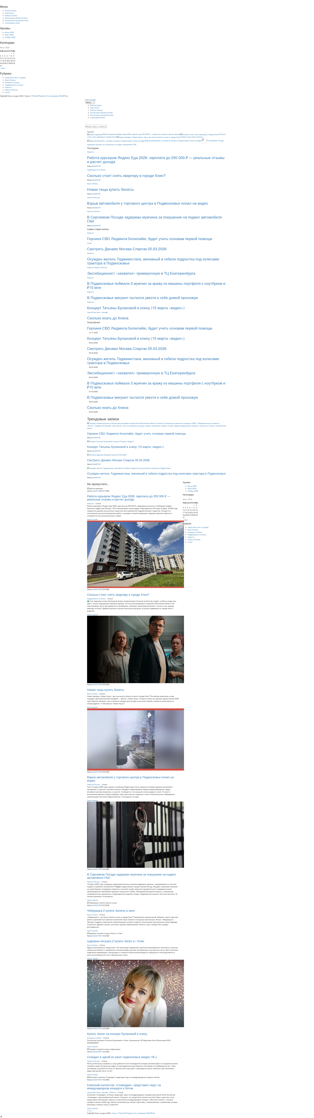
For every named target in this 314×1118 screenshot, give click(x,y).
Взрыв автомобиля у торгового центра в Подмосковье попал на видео (173, 140)
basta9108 (96, 166)
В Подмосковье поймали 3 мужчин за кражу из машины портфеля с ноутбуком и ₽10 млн (156, 285)
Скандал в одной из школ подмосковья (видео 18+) (122, 1057)
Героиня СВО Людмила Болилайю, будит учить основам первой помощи (149, 238)
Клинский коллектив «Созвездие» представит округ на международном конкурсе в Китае (124, 1086)
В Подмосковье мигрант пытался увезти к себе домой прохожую (142, 297)
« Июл (2, 68)
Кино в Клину (10, 80)
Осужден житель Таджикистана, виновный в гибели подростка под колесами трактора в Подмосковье (153, 261)
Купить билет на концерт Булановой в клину (117, 1033)
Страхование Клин (12, 23)
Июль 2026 (9, 32)
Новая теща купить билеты (192, 137)
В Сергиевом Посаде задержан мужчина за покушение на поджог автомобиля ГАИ (154, 219)
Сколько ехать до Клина (107, 317)
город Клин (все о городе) (15, 77)
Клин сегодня (90, 99)
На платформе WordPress (57, 96)
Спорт (7, 92)
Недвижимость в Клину (14, 85)
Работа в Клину (11, 15)
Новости (8, 87)
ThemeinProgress (38, 96)
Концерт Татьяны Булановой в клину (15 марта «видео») (136, 307)
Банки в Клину (10, 10)
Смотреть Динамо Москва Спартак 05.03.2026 (126, 248)
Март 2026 (9, 34)
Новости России (11, 90)
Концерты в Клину (12, 82)
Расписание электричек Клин (16, 20)
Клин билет (9, 13)
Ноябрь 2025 (10, 37)
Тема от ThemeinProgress (122, 1113)
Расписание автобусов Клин (16, 18)
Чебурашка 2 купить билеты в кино (111, 910)
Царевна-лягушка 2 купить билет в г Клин (115, 941)
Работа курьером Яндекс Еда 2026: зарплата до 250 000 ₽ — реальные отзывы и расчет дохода (142, 134)
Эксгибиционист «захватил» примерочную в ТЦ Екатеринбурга (141, 273)
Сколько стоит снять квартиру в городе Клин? (126, 175)
